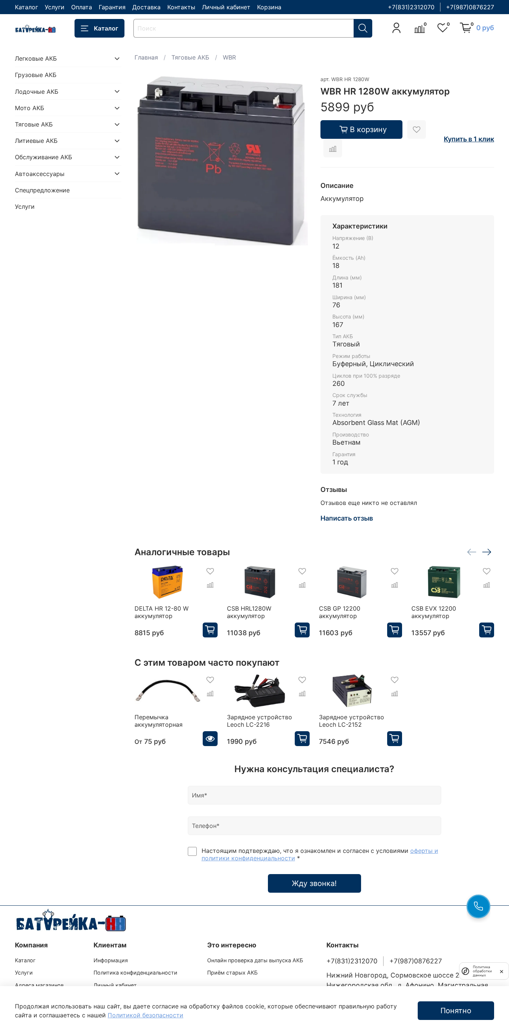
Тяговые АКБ (190, 57)
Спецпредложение (42, 190)
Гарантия (112, 7)
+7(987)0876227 (470, 7)
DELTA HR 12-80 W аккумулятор (162, 612)
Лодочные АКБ (37, 91)
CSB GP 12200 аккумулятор (339, 612)
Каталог (26, 7)
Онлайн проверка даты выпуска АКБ (255, 960)
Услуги (54, 7)
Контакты (181, 7)
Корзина (269, 7)
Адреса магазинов (39, 985)
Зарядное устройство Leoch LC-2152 (351, 720)
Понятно (455, 1010)
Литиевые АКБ (36, 140)
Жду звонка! (314, 883)
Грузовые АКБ (36, 75)
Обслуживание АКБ (43, 157)
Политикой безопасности (145, 1015)
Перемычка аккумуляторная (159, 720)
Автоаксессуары (39, 173)
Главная (146, 57)
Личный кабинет (226, 7)
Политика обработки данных (482, 971)
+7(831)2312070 (411, 7)
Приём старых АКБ (232, 972)
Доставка (146, 7)
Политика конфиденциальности (135, 972)
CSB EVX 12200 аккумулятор (433, 612)
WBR (229, 57)
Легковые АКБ (36, 58)
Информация (111, 960)
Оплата (81, 7)
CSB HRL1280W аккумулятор (249, 612)
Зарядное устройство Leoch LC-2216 (259, 720)
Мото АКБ (29, 108)
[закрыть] (501, 970)
